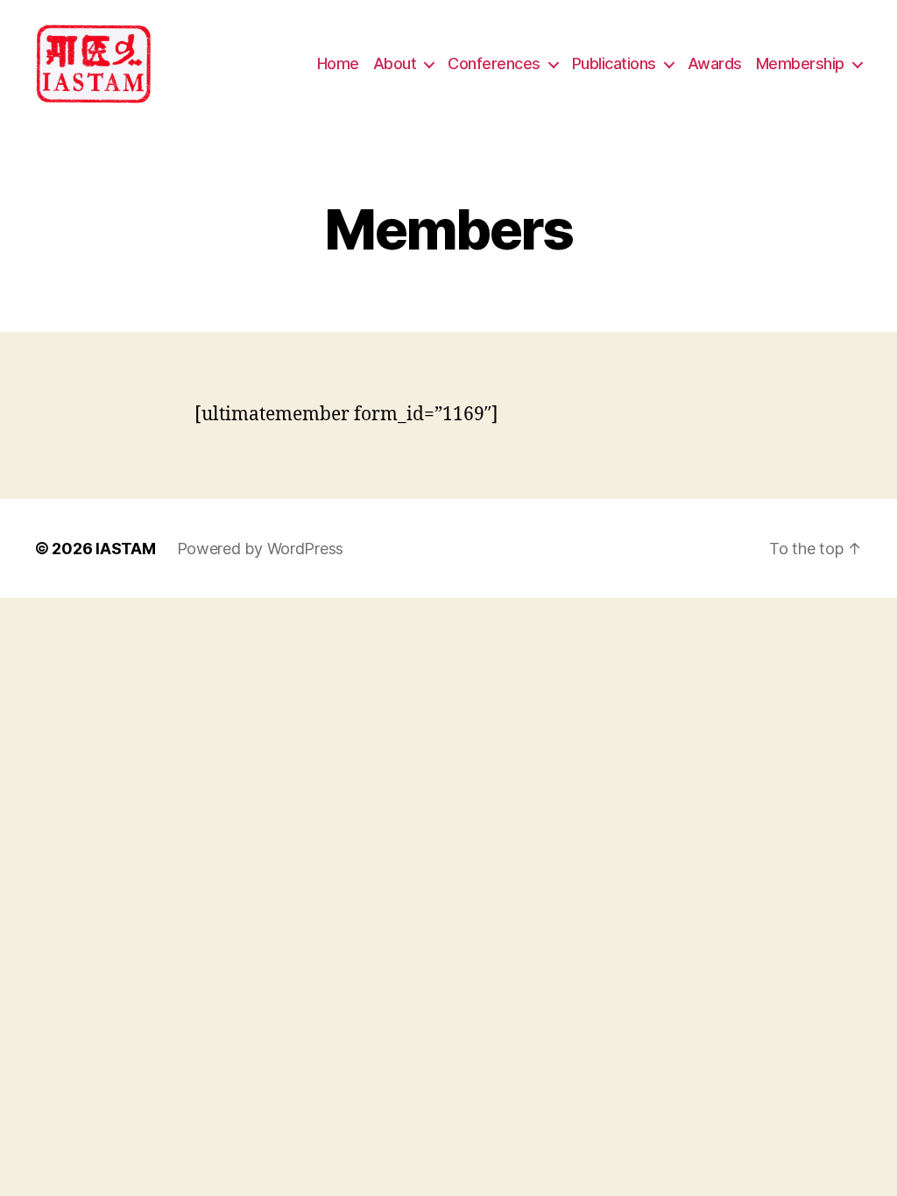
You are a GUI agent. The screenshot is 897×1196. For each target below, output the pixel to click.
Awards (715, 63)
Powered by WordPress (260, 548)
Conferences (494, 63)
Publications (614, 63)
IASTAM (125, 548)
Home (338, 63)
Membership (800, 63)
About (395, 63)
